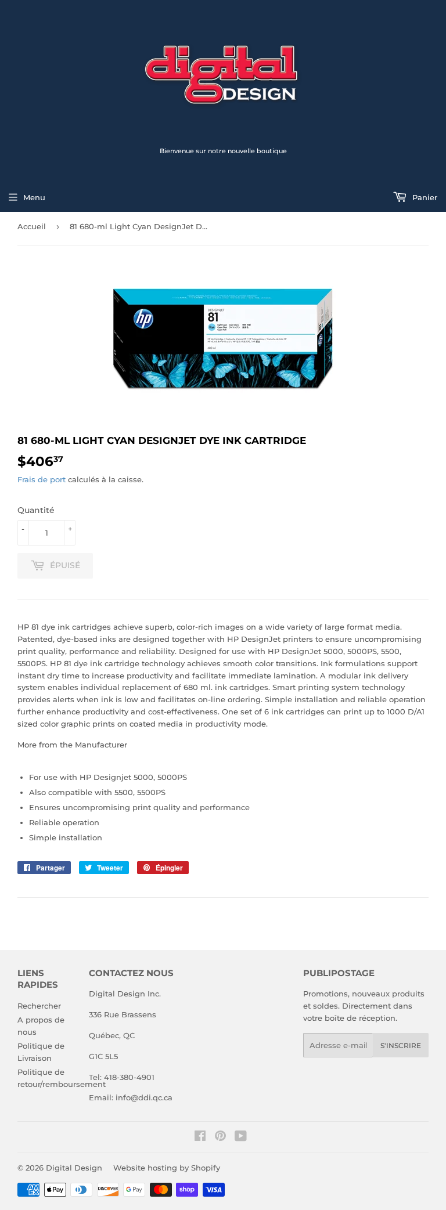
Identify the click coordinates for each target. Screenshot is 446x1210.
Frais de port (41, 479)
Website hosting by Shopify (166, 1167)
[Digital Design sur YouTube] (241, 1137)
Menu (34, 197)
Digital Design (74, 1167)
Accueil (31, 226)
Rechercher (39, 1005)
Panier (423, 197)
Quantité (36, 510)
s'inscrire (400, 1045)
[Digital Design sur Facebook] (200, 1137)
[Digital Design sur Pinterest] (220, 1137)
